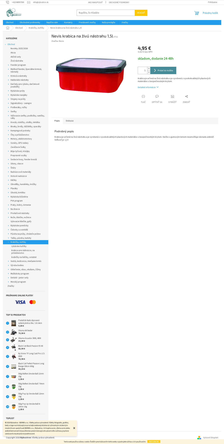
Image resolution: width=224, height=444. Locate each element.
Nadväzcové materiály (21, 172)
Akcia (13, 52)
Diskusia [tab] (69, 120)
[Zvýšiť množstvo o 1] (148, 68)
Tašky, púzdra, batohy (21, 238)
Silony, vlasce (17, 163)
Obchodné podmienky (119, 2)
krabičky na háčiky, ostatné (23, 257)
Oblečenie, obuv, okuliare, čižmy (26, 269)
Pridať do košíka (165, 70)
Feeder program (18, 65)
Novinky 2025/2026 (19, 48)
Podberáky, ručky (19, 107)
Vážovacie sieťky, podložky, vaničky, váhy (28, 117)
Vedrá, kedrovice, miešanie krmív (26, 261)
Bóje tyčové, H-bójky (20, 151)
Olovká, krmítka (18, 192)
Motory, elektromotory (21, 138)
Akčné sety (16, 56)
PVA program (17, 200)
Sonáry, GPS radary (19, 143)
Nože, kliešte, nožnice (21, 217)
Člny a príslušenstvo (20, 134)
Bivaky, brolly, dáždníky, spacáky (26, 126)
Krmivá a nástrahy (19, 76)
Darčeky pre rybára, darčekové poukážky (25, 85)
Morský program (18, 281)
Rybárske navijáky (19, 95)
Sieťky (14, 111)
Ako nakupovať (95, 2)
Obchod (11, 44)
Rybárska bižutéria (19, 196)
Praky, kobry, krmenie (21, 205)
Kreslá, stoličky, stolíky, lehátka (25, 122)
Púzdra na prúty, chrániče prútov (26, 233)
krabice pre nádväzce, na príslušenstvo (23, 252)
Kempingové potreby (20, 130)
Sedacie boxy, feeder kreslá (24, 159)
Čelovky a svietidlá (19, 229)
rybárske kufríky (18, 246)
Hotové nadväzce (19, 176)
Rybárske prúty (18, 90)
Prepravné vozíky (19, 155)
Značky (11, 286)
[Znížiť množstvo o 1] (148, 72)
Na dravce (15, 209)
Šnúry (13, 167)
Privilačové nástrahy (20, 213)
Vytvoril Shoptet (210, 437)
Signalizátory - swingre (21, 103)
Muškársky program (20, 273)
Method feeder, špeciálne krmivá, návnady (26, 70)
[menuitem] (9, 22)
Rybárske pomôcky (19, 225)
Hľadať (141, 12)
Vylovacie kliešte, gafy (21, 221)
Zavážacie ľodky (18, 147)
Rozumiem (154, 441)
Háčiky (14, 180)
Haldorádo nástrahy (20, 80)
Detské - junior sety (19, 277)
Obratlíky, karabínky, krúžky (23, 184)
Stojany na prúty (18, 99)
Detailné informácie (147, 87)
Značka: (57, 41)
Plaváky (14, 188)
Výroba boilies (17, 265)
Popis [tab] (57, 120)
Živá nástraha (17, 60)
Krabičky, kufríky (18, 242)
